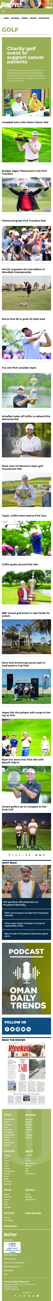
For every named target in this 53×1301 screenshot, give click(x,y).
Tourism (7, 1137)
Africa (6, 1205)
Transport (7, 1125)
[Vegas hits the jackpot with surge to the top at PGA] (26, 737)
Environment (9, 1135)
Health (6, 1122)
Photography (9, 1171)
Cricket (33, 18)
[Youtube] (51, 4)
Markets (28, 1122)
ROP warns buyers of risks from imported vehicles (26, 914)
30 (40, 855)
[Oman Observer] (11, 4)
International (30, 1200)
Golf (26, 1168)
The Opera (8, 1181)
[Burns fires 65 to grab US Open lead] (26, 343)
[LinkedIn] (48, 4)
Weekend (7, 1184)
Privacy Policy (10, 1259)
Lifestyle (7, 1156)
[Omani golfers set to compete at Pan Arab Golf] (26, 831)
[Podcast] (26, 979)
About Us (8, 1240)
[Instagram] (42, 4)
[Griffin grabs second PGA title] (26, 588)
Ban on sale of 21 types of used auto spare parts (26, 934)
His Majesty (8, 1132)
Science (7, 1218)
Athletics (28, 1166)
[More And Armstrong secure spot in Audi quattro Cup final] (26, 687)
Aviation (28, 1130)
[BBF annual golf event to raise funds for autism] (26, 638)
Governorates (9, 1119)
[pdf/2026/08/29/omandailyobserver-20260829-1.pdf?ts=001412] (26, 1073)
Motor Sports (30, 1163)
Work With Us (10, 1255)
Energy (28, 1127)
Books (6, 1176)
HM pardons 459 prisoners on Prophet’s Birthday (20, 903)
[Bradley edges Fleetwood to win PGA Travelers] (26, 196)
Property (28, 1135)
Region (6, 1194)
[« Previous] (9, 855)
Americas (7, 1197)
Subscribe (8, 1270)
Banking (28, 1125)
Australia (7, 1207)
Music (6, 1179)
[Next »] (43, 855)
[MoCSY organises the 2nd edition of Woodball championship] (26, 294)
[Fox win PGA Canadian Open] (26, 391)
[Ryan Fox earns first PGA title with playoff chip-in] (26, 784)
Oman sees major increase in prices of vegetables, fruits (25, 924)
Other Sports (30, 1174)
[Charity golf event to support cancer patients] (26, 102)
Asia (5, 1202)
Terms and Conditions (14, 1263)
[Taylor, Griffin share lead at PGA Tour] (26, 539)
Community (8, 1143)
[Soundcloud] (45, 4)
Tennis (24, 18)
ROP (5, 1127)
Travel (6, 1166)
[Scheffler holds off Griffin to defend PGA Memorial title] (26, 441)
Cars (27, 1132)
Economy (29, 1119)
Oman (27, 1194)
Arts (5, 1158)
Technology (8, 1220)
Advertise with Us (12, 1266)
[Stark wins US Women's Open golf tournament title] (26, 491)
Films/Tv (7, 1174)
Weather (7, 1145)
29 (36, 855)
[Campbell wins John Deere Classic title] (26, 146)
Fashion (7, 1168)
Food (6, 1163)
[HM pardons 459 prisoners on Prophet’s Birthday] (26, 881)
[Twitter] (39, 4)
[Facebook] (36, 4)
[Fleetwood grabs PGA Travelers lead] (26, 244)
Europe (7, 1200)
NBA (27, 1171)
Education (8, 1130)
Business (28, 1197)
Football (15, 18)
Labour (6, 1140)
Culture (7, 1161)
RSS (5, 1274)
